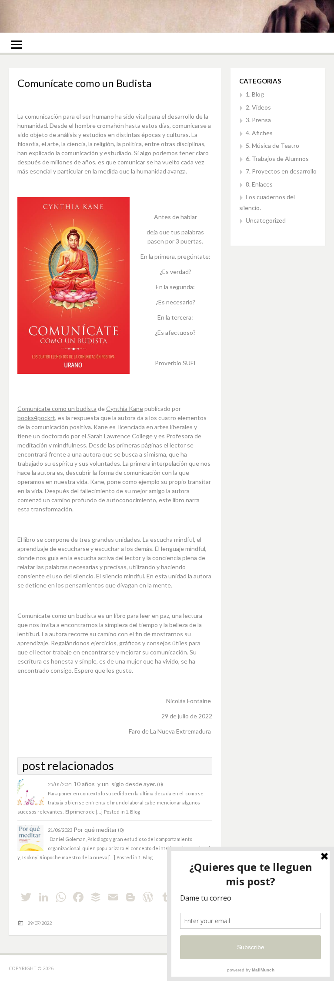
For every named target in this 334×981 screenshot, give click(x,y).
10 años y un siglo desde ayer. (114, 783)
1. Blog (133, 811)
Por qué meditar (95, 829)
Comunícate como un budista (57, 408)
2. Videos (258, 107)
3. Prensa (258, 119)
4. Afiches (259, 133)
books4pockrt (36, 417)
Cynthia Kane (124, 408)
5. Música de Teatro (272, 145)
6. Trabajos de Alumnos (277, 158)
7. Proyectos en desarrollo (281, 171)
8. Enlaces (259, 184)
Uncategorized (266, 220)
